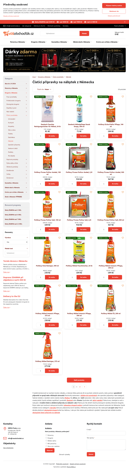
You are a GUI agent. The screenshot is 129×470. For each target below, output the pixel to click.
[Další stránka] (84, 387)
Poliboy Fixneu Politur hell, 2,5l (79, 220)
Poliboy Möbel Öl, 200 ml (111, 313)
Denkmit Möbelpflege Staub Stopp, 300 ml (79, 125)
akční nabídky (97, 400)
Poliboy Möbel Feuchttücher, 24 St (79, 266)
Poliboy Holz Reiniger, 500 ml (47, 266)
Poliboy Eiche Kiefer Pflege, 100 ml (110, 125)
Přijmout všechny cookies (114, 5)
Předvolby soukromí (62, 464)
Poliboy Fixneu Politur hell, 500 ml (110, 220)
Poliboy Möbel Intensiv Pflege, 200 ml (111, 267)
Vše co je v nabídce (53, 446)
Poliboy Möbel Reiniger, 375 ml (47, 361)
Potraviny (50, 435)
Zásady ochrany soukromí (78, 464)
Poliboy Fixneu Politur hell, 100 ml (47, 220)
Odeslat (91, 454)
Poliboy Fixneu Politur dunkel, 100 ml (47, 173)
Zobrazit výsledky (64, 454)
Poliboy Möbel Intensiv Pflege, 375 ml (47, 314)
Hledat (84, 33)
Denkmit (70, 400)
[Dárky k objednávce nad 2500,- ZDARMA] (64, 60)
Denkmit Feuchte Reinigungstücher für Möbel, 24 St (47, 125)
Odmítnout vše (114, 11)
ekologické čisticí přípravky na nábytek (46, 413)
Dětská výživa (51, 441)
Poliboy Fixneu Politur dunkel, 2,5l (79, 172)
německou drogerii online (73, 405)
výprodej (52, 408)
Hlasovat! (50, 450)
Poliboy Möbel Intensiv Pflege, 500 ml (79, 314)
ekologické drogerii (51, 410)
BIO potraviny (51, 443)
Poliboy (67, 398)
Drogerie (50, 438)
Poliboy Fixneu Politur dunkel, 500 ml (111, 173)
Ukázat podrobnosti (114, 16)
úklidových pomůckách (89, 395)
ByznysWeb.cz (71, 467)
